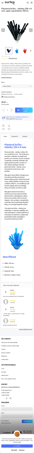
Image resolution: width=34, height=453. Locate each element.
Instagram (10, 398)
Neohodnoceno (13, 58)
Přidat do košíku (25, 110)
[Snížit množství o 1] (3, 110)
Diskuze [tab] (24, 136)
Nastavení (14, 450)
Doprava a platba (5, 353)
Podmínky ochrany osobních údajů (10, 346)
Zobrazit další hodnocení (25, 329)
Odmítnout (21, 450)
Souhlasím (17, 446)
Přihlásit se (27, 421)
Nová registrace (5, 421)
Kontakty (3, 372)
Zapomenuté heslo (6, 423)
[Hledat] (28, 2)
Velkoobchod (4, 375)
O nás (2, 368)
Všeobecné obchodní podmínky (9, 342)
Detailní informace (6, 77)
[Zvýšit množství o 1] (11, 110)
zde (19, 442)
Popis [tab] (5, 136)
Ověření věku (4, 359)
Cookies (3, 349)
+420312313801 (5, 395)
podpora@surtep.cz (6, 390)
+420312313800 (5, 393)
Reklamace (4, 356)
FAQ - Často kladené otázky (8, 379)
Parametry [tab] (15, 136)
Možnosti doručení (9, 97)
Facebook (6, 398)
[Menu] (2, 2)
